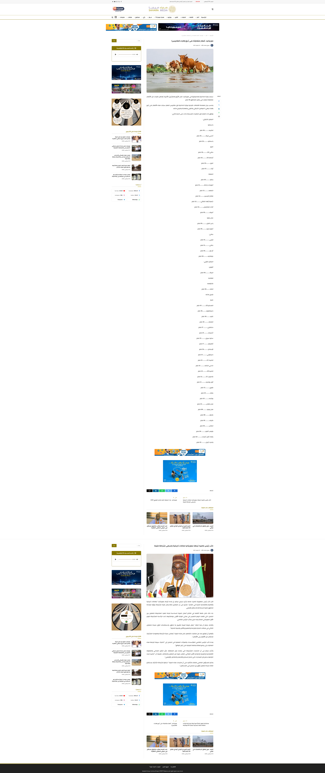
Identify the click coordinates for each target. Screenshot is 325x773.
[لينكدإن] (219, 109)
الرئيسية (203, 17)
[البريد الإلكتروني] (219, 116)
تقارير (176, 17)
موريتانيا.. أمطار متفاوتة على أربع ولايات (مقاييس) (165, 724)
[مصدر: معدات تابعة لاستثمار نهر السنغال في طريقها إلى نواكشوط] (136, 177)
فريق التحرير (166, 767)
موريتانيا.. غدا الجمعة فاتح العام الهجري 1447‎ (163, 500)
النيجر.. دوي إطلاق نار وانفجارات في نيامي (203, 527)
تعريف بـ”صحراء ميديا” (154, 767)
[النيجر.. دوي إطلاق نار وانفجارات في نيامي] (203, 518)
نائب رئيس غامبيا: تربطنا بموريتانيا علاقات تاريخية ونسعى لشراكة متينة (197, 501)
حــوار (150, 17)
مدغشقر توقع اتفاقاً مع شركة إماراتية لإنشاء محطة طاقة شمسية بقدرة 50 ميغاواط (196, 724)
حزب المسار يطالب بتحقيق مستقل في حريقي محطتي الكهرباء (177, 1)
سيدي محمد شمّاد (205, 45)
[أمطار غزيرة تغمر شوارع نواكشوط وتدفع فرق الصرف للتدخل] (136, 167)
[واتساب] (219, 113)
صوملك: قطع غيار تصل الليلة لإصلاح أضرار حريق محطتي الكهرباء (121, 138)
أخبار (198, 17)
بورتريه (169, 17)
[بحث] (112, 17)
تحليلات (183, 17)
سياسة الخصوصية (146, 771)
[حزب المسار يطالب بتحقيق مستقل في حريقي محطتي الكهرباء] (157, 518)
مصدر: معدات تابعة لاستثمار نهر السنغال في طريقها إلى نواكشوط (121, 175)
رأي (144, 17)
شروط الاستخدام (155, 771)
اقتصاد (191, 17)
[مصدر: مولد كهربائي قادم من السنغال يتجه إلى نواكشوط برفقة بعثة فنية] (136, 157)
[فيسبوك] (219, 101)
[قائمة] (212, 9)
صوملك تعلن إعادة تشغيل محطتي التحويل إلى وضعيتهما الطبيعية (121, 147)
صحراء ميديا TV (159, 17)
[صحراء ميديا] (162, 9)
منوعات (122, 17)
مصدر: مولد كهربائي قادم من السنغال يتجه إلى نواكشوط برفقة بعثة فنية (121, 156)
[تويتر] (219, 105)
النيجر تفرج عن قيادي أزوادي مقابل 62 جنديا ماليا (180, 527)
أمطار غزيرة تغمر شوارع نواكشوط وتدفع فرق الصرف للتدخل (121, 166)
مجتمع (137, 17)
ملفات (130, 17)
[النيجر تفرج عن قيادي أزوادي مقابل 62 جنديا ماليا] (180, 518)
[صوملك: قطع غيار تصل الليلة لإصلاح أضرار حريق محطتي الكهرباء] (136, 139)
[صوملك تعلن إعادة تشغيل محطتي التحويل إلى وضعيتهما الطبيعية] (136, 148)
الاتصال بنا (173, 767)
